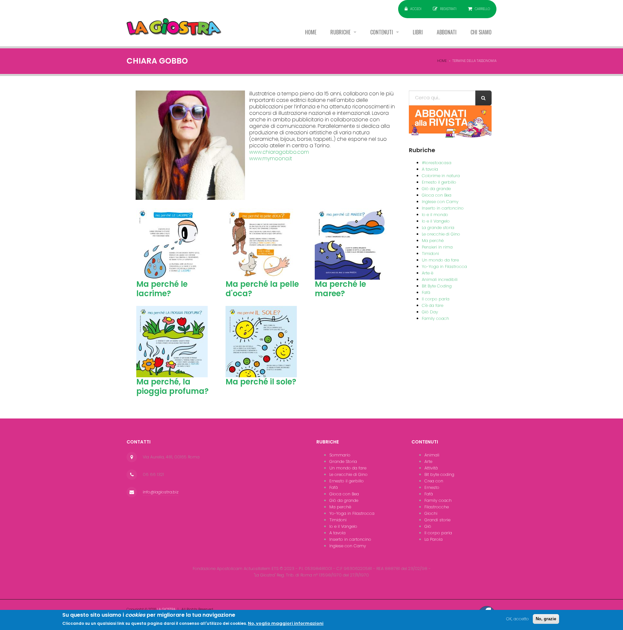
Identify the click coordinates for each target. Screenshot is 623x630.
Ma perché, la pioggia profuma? (172, 386)
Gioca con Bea (436, 195)
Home (310, 32)
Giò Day (430, 312)
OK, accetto (517, 619)
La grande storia (438, 227)
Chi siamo (481, 32)
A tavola (430, 169)
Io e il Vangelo (436, 221)
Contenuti (382, 32)
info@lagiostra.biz (160, 492)
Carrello (482, 8)
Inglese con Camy (440, 202)
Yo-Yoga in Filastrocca (444, 266)
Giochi (430, 513)
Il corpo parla (435, 299)
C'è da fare (432, 305)
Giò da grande (436, 189)
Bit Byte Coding (437, 286)
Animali (431, 455)
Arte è (427, 273)
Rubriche (341, 32)
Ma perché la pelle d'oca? (262, 289)
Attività (431, 468)
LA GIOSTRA (166, 609)
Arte (428, 461)
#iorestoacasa (436, 163)
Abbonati (447, 32)
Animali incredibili (440, 279)
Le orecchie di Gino (441, 234)
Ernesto (431, 487)
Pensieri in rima (437, 247)
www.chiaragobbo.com (279, 152)
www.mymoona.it (270, 158)
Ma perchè (340, 507)
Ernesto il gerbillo (439, 182)
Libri (418, 32)
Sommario (339, 455)
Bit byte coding (439, 474)
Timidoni (430, 253)
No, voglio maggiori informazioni (286, 623)
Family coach (435, 318)
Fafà (426, 292)
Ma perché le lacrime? (162, 289)
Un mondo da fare (440, 260)
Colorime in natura (441, 176)
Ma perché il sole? (261, 381)
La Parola (433, 539)
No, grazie (546, 618)
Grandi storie (437, 520)
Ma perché (433, 240)
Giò (427, 526)
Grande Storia (343, 461)
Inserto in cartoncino (443, 208)
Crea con (433, 481)
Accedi (415, 8)
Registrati (448, 8)
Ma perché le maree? (340, 289)
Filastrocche (436, 507)
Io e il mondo (435, 215)
